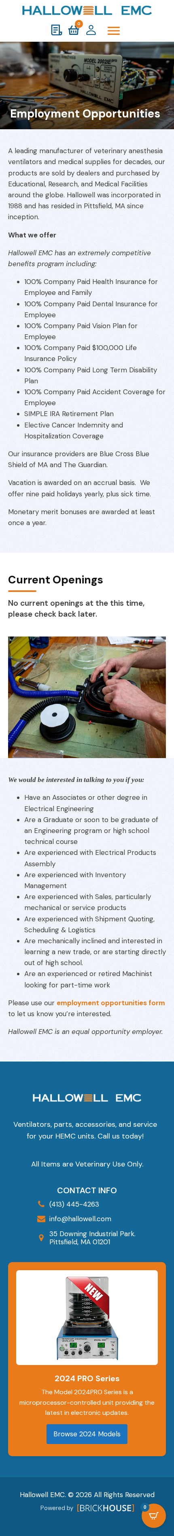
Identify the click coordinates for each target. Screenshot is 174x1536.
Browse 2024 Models (87, 1433)
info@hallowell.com (80, 1219)
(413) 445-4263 (74, 1204)
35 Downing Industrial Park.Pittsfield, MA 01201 (92, 1238)
